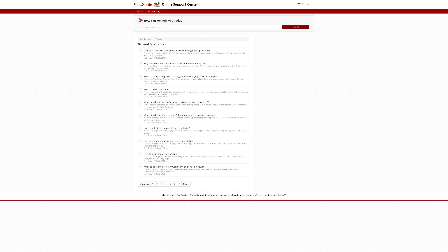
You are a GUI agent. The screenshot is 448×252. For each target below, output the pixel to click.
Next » (186, 184)
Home (140, 11)
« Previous (144, 184)
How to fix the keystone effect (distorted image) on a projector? (177, 50)
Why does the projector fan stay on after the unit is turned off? (176, 102)
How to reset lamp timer (157, 89)
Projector (160, 39)
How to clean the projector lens (160, 153)
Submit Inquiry (154, 11)
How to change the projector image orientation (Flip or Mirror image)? (180, 76)
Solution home (146, 39)
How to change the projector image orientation (168, 140)
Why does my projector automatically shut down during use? (175, 63)
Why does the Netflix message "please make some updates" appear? (179, 115)
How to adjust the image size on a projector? (167, 128)
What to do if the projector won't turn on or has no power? (174, 166)
